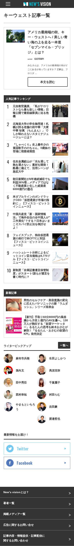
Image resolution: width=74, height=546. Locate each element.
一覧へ (64, 345)
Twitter (23, 449)
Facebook (24, 463)
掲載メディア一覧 (14, 514)
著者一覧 (8, 503)
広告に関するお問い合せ (18, 524)
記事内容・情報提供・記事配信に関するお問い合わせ (24, 538)
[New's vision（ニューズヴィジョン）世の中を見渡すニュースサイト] (37, 7)
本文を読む (47, 82)
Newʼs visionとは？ (16, 492)
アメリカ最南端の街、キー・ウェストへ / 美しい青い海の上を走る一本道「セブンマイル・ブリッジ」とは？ (47, 42)
